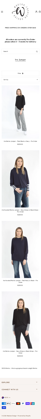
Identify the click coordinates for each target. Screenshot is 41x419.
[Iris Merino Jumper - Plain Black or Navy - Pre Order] (20, 110)
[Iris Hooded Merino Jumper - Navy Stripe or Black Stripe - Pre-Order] (20, 178)
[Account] (36, 12)
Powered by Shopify (24, 416)
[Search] (36, 51)
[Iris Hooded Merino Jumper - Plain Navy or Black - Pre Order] (20, 249)
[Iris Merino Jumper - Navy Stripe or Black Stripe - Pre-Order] (20, 320)
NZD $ (6, 397)
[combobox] (20, 51)
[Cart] (40, 12)
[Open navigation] (4, 11)
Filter (19, 73)
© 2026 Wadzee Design (9, 416)
